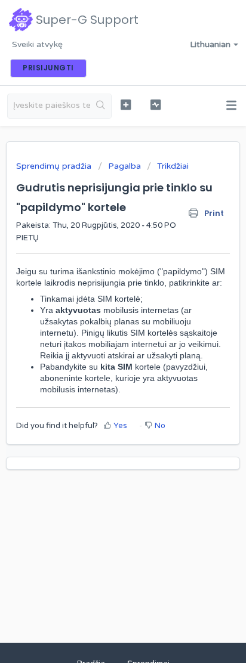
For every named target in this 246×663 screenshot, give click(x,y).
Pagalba (124, 166)
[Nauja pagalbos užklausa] (126, 104)
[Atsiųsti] (100, 323)
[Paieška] (100, 106)
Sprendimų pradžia (55, 166)
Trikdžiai (173, 166)
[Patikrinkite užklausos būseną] (156, 104)
